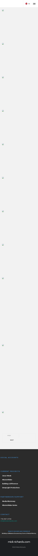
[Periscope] (24, 552)
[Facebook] (13, 552)
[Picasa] (16, 552)
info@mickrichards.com (9, 521)
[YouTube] (19, 552)
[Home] (19, 541)
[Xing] (21, 552)
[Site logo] (10, 3)
